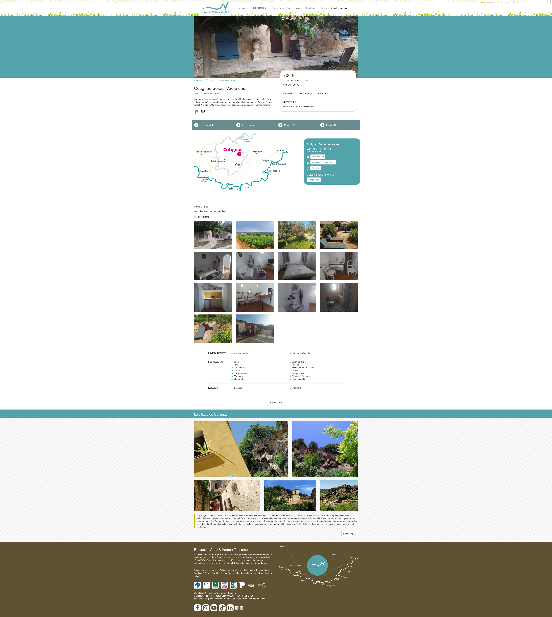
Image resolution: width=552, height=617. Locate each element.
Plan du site (241, 573)
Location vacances (226, 80)
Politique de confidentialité (232, 570)
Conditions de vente (254, 570)
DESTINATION (259, 7)
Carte (517, 2)
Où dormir (210, 80)
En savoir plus (349, 533)
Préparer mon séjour (281, 7)
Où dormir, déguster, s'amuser (334, 7)
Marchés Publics (255, 573)
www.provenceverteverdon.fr (217, 598)
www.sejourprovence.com (254, 598)
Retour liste (277, 402)
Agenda (305, 7)
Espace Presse (227, 573)
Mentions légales (210, 570)
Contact (197, 570)
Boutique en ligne (491, 2)
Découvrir (242, 7)
